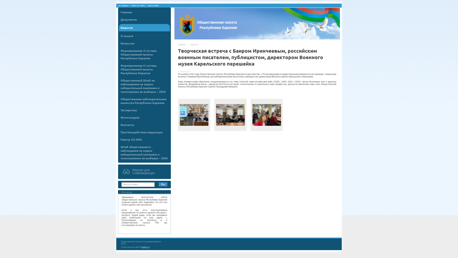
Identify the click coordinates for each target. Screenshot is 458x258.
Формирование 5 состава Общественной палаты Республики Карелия (139, 69)
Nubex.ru (145, 247)
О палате (127, 36)
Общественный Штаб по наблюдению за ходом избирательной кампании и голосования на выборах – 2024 (143, 86)
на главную (123, 5)
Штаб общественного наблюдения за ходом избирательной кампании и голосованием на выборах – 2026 (144, 152)
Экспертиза (129, 110)
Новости (127, 28)
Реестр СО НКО (131, 139)
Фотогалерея (130, 117)
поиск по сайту (138, 5)
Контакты (127, 125)
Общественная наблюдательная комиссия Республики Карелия (143, 101)
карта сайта (153, 5)
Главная (126, 12)
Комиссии (128, 43)
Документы (129, 19)
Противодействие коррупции (142, 132)
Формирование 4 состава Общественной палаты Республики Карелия (139, 54)
